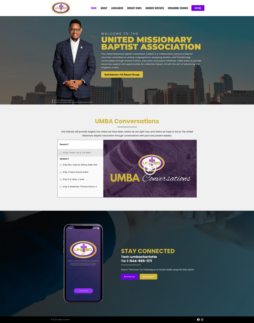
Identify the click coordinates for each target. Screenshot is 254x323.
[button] (150, 168)
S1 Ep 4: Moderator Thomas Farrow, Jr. (80, 187)
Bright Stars (134, 8)
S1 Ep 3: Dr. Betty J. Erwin (73, 179)
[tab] (80, 152)
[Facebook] (198, 319)
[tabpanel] (149, 168)
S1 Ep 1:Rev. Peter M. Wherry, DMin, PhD (80, 165)
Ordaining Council (178, 8)
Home (94, 8)
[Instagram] (202, 319)
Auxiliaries (117, 8)
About (104, 8)
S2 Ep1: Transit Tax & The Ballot (77, 153)
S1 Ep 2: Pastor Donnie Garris (75, 172)
